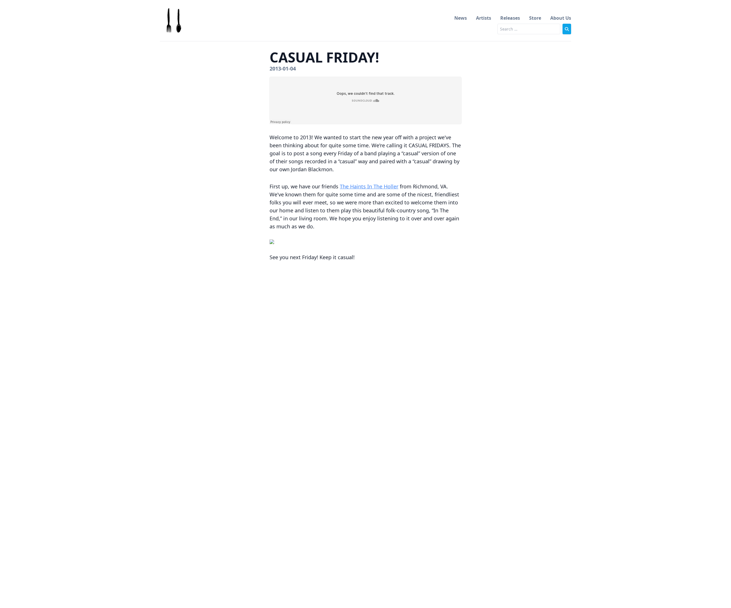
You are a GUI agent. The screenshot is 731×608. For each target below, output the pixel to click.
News (460, 18)
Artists (483, 18)
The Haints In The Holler (369, 186)
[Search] (567, 29)
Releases (510, 18)
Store (535, 18)
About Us (560, 18)
